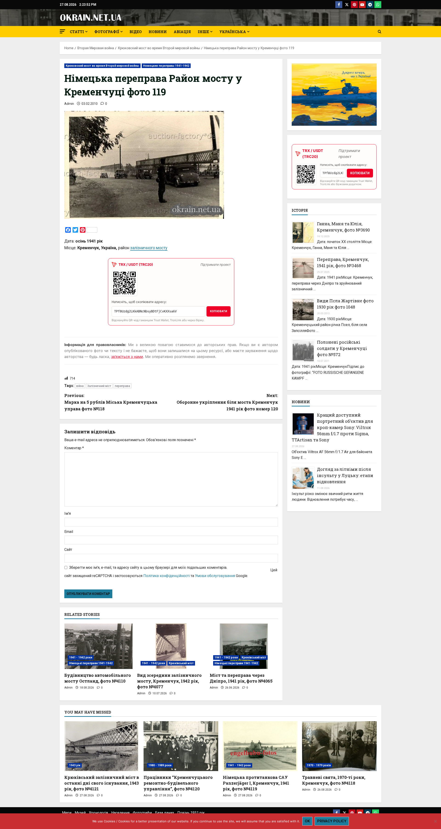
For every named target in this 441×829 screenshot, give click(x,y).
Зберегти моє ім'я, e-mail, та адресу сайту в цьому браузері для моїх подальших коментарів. (148, 567)
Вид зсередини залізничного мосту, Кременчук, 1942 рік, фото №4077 (169, 680)
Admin (69, 104)
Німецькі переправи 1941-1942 (91, 663)
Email (68, 531)
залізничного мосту (148, 247)
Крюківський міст (181, 663)
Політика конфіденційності (166, 576)
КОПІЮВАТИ (218, 311)
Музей (80, 813)
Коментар (74, 448)
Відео (136, 31)
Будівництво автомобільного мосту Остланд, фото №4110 (97, 678)
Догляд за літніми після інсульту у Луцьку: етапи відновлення (345, 475)
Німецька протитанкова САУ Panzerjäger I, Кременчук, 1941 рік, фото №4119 (256, 783)
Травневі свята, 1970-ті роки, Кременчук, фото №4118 (333, 780)
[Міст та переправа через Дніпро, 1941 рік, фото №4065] (244, 646)
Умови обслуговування (215, 576)
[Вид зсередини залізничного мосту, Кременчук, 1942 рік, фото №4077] (171, 646)
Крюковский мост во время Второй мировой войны (102, 65)
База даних (164, 813)
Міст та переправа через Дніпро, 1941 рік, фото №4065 (241, 678)
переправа (122, 386)
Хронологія (98, 813)
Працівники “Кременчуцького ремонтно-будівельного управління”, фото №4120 (178, 783)
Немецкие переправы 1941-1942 (166, 65)
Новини (158, 31)
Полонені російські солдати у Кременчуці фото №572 (342, 348)
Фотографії (106, 31)
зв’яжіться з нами (127, 356)
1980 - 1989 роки (160, 765)
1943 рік (74, 765)
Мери (66, 813)
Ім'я (67, 513)
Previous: (110, 402)
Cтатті (77, 31)
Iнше (203, 31)
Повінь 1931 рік (191, 813)
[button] (62, 31)
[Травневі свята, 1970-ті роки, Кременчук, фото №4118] (339, 746)
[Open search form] (379, 31)
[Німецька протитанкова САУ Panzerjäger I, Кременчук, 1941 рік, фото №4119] (260, 746)
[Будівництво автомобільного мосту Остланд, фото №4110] (98, 646)
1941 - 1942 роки (80, 657)
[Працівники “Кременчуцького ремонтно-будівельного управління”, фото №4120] (181, 746)
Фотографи (142, 813)
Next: (227, 402)
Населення (120, 813)
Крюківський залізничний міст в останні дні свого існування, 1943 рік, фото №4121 (101, 783)
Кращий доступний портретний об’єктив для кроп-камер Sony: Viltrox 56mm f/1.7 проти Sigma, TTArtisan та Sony (332, 427)
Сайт (68, 549)
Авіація (182, 31)
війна (80, 386)
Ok (307, 821)
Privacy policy (331, 821)
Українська (232, 31)
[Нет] (435, 821)
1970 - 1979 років (319, 765)
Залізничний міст (99, 386)
